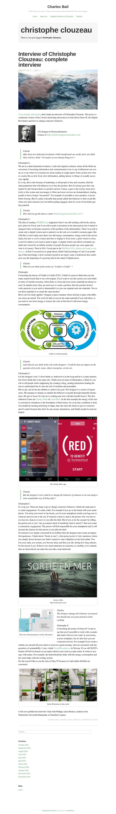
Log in (20, 790)
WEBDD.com (42, 222)
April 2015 (22, 761)
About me (43, 16)
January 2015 (23, 770)
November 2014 (24, 777)
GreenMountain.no (62, 648)
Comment (94, 720)
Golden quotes (54, 720)
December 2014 (24, 774)
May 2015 (22, 758)
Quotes (69, 720)
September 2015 (24, 748)
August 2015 (23, 751)
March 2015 (22, 764)
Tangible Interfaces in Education (61, 16)
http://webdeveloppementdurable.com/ (63, 134)
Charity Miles (42, 399)
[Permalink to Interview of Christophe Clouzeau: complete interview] (58, 111)
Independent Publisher (49, 810)
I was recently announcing (30, 114)
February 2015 (23, 767)
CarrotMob (55, 399)
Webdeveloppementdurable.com (67, 213)
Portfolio (79, 16)
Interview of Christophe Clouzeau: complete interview (47, 59)
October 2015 (23, 745)
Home (35, 16)
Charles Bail (58, 7)
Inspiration (63, 720)
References (77, 720)
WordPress (70, 810)
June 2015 (22, 754)
